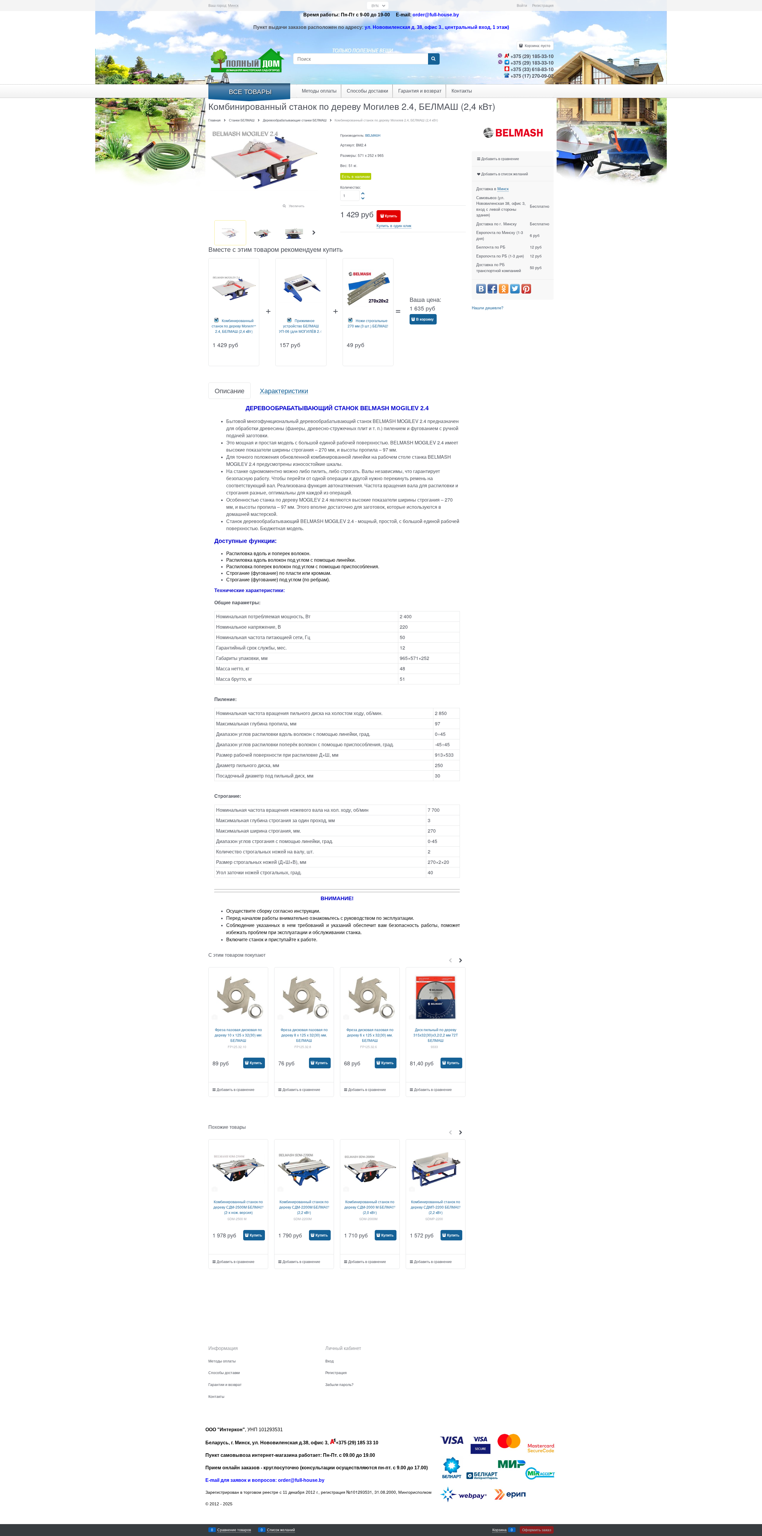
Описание (229, 390)
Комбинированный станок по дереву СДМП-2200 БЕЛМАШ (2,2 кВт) (435, 1207)
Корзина (499, 1529)
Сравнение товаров (234, 1529)
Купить (391, 215)
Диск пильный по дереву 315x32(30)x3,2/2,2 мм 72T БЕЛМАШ (435, 1035)
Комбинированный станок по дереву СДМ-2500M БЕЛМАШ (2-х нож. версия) (238, 1207)
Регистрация (543, 5)
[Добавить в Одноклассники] (503, 289)
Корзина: (537, 45)
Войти (522, 5)
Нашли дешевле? (487, 307)
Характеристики (284, 390)
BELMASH (372, 135)
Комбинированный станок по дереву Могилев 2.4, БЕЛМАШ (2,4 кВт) (234, 326)
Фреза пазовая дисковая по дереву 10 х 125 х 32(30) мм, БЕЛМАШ (238, 1035)
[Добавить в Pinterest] (526, 289)
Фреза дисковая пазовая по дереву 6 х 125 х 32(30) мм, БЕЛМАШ (370, 1035)
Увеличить (297, 205)
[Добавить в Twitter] (515, 289)
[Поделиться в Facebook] (492, 289)
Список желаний (281, 1529)
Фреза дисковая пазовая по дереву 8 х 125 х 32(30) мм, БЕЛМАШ (304, 1035)
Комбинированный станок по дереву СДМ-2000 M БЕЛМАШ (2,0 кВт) (369, 1207)
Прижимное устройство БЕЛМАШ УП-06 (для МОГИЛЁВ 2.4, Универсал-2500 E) (301, 328)
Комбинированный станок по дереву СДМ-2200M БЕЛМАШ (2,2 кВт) (304, 1207)
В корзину (425, 319)
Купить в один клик (394, 225)
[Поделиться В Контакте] (481, 289)
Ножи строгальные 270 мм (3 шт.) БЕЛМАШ (368, 323)
